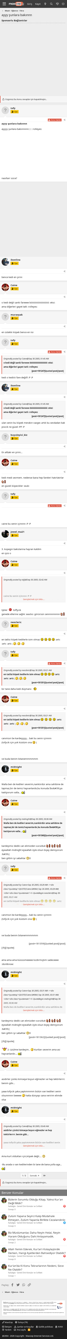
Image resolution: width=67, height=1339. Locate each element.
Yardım (8, 1329)
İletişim (8, 1326)
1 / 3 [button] (24, 1175)
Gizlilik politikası (45, 1326)
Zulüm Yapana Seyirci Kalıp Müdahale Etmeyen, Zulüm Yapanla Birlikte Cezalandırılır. (37, 1218)
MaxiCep (8, 1322)
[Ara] (51, 4)
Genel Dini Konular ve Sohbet (29, 1206)
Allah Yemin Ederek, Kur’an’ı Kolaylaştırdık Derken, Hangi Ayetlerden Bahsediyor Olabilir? (37, 1251)
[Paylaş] (65, 120)
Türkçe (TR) (22, 1322)
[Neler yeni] (45, 4)
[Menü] (4, 4)
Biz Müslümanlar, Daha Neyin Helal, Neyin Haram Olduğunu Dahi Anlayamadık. (34, 1234)
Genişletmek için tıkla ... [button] (33, 599)
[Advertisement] (33, 58)
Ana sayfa (21, 1329)
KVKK (60, 1326)
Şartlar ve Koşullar (25, 1326)
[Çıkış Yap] (63, 4)
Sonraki (33, 1175)
